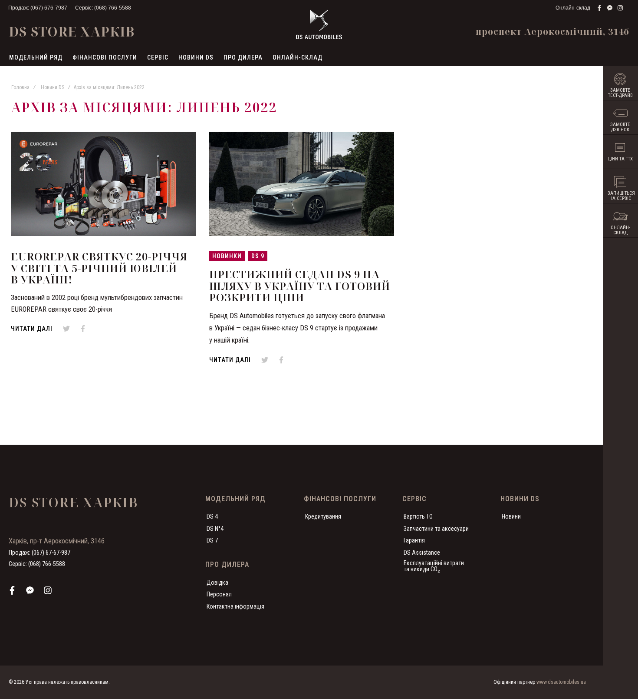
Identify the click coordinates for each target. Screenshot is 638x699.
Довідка (217, 582)
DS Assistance (422, 552)
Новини (511, 516)
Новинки (227, 256)
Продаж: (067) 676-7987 (37, 8)
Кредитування (323, 516)
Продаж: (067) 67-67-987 (39, 552)
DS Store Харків (72, 31)
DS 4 (212, 516)
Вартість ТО (418, 516)
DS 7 (212, 540)
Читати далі (32, 328)
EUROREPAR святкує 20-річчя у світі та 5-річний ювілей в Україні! (99, 267)
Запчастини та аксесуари (436, 528)
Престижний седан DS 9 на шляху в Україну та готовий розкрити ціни (299, 285)
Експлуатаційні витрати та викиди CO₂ (434, 566)
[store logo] (319, 24)
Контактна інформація (235, 606)
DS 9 (257, 256)
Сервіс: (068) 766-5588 (103, 8)
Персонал (219, 594)
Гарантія (414, 540)
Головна (20, 87)
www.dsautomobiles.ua (561, 682)
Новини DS (52, 87)
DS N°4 (215, 528)
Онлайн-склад (573, 8)
